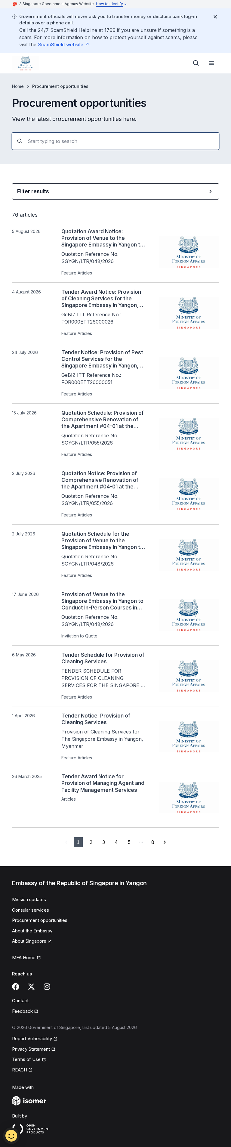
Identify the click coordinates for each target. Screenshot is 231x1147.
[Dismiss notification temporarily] (215, 17)
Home (18, 86)
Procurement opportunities (39, 920)
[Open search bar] (196, 63)
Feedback (22, 1011)
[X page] (31, 986)
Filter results (33, 191)
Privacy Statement (31, 1049)
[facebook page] (15, 986)
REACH (19, 1070)
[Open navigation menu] (212, 63)
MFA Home (23, 957)
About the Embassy (32, 931)
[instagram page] (47, 986)
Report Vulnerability (32, 1038)
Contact (20, 1000)
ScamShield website (60, 45)
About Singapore (29, 941)
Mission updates (29, 899)
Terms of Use (26, 1059)
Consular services (30, 910)
